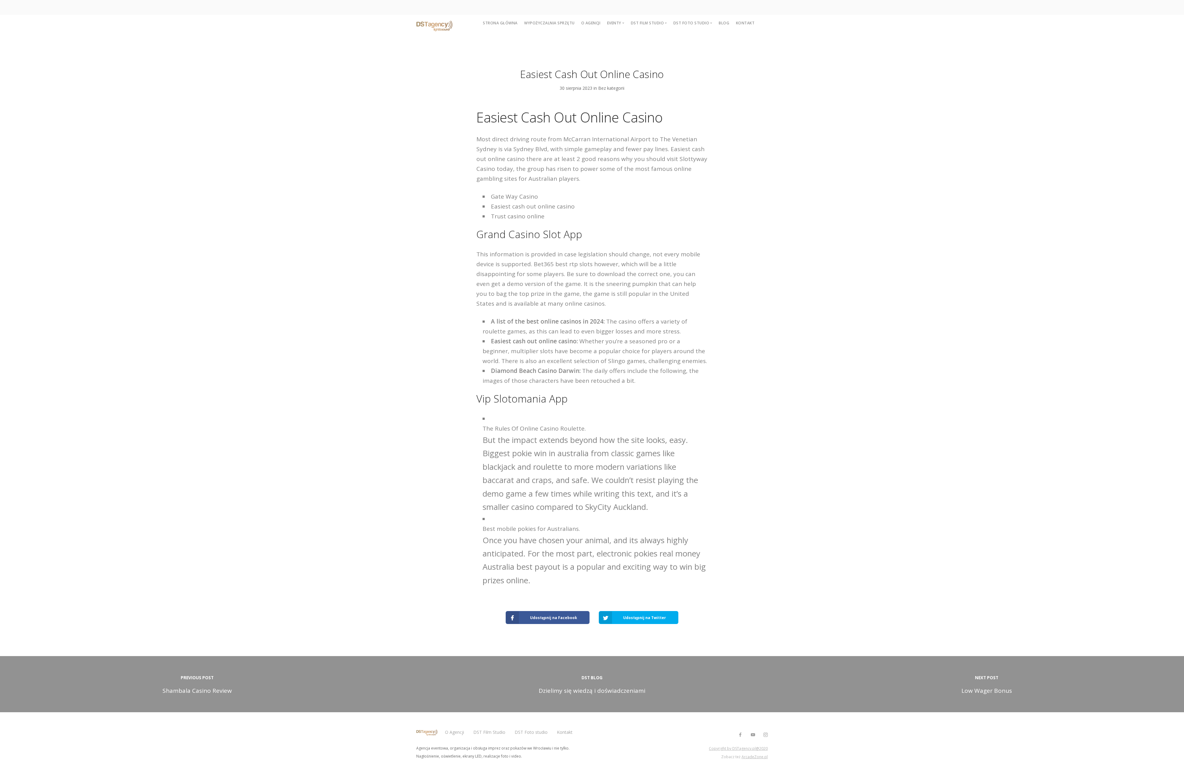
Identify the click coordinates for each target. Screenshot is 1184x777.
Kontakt (745, 23)
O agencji (591, 23)
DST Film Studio (489, 732)
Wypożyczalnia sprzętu (549, 23)
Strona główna (500, 23)
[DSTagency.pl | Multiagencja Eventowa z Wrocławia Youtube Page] (752, 735)
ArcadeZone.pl (755, 756)
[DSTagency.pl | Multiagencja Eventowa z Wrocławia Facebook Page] (740, 735)
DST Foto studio (531, 732)
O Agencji (454, 732)
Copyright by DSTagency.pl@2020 (738, 748)
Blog (724, 23)
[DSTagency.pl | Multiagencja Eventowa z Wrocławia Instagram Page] (765, 735)
